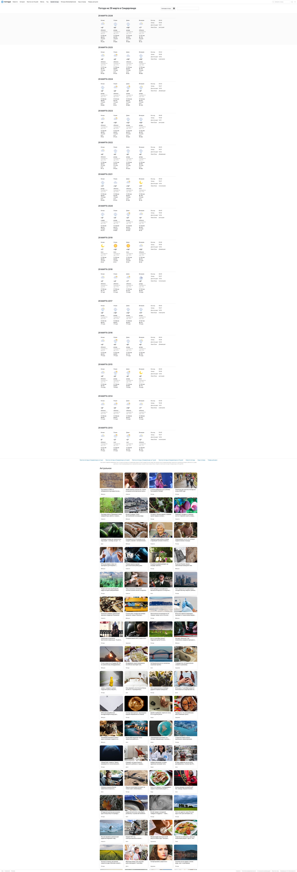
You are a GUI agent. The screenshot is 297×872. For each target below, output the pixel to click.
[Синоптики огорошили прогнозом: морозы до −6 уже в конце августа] (111, 633)
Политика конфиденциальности (249, 871)
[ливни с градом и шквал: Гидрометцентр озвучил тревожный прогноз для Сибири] (111, 682)
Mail (2, 871)
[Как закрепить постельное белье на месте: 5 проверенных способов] (136, 682)
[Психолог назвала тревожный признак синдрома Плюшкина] (111, 608)
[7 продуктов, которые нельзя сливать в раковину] (185, 657)
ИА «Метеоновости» (291, 871)
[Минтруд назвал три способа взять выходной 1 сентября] (136, 856)
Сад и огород (201, 460)
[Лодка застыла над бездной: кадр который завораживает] (111, 583)
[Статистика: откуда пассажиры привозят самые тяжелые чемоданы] (136, 608)
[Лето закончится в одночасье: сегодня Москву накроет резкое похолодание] (185, 583)
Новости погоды (190, 460)
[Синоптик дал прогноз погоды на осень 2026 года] (185, 484)
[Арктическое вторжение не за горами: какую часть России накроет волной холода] (160, 608)
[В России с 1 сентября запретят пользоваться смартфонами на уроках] (185, 682)
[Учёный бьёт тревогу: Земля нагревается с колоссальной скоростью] (111, 757)
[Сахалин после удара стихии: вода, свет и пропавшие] (185, 856)
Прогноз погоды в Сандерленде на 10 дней (171, 460)
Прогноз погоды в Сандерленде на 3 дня (91, 460)
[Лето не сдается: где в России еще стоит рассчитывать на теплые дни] (185, 806)
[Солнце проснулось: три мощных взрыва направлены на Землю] (136, 707)
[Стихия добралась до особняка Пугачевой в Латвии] (160, 484)
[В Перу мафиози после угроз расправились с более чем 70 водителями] (185, 757)
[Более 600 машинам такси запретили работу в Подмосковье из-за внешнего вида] (136, 732)
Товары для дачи (212, 460)
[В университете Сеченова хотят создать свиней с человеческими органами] (136, 533)
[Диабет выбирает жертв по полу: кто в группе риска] (160, 707)
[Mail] (2, 2)
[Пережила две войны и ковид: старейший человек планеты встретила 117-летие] (160, 533)
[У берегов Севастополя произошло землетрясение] (185, 732)
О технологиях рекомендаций (263, 871)
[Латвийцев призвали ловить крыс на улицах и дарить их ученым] (111, 732)
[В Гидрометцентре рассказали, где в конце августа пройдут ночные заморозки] (111, 806)
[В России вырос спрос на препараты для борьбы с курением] (111, 558)
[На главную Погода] (7, 2)
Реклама (13, 871)
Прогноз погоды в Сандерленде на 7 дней (144, 460)
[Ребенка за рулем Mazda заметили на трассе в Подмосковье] (111, 781)
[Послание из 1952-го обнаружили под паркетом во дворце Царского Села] (111, 484)
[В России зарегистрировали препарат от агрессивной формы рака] (185, 608)
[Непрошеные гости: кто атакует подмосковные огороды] (185, 533)
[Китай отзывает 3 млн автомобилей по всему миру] (136, 509)
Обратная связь (275, 871)
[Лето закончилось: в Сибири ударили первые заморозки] (160, 682)
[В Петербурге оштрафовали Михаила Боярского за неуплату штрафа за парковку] (160, 583)
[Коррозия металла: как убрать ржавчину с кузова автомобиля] (136, 806)
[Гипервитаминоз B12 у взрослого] (136, 633)
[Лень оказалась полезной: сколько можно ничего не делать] (136, 583)
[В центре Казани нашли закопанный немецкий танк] (185, 558)
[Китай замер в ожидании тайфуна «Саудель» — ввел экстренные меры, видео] (160, 806)
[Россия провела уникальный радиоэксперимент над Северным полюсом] (111, 831)
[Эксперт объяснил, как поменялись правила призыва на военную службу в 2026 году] (185, 633)
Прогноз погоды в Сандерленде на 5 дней (117, 460)
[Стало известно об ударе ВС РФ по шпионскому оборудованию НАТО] (111, 657)
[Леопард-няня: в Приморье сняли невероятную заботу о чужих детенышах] (111, 509)
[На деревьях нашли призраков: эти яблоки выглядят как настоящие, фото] (136, 657)
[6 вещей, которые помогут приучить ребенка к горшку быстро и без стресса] (136, 757)
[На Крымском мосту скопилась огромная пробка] (160, 657)
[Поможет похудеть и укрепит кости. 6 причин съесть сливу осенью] (185, 509)
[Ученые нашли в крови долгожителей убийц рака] (136, 558)
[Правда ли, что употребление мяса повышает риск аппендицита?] (185, 707)
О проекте (238, 871)
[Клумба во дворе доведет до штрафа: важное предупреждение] (160, 558)
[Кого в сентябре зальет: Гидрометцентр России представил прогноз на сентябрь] (160, 633)
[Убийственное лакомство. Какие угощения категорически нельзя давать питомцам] (136, 484)
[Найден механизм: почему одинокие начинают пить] (160, 757)
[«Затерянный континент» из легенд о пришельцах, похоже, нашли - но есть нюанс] (160, 732)
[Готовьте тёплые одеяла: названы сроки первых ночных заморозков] (160, 509)
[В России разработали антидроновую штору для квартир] (111, 707)
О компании (7, 871)
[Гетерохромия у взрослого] (160, 856)
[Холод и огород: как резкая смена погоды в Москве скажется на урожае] (111, 856)
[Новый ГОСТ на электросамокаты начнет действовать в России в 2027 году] (136, 831)
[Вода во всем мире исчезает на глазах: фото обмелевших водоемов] (136, 781)
